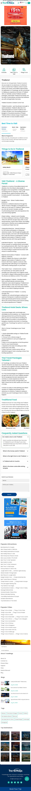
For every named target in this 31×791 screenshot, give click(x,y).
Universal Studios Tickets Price (9, 592)
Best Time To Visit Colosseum (8, 564)
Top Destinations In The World (9, 600)
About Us (3, 658)
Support (3, 665)
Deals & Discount (5, 670)
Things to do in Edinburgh (7, 631)
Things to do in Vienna (22, 633)
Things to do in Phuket (19, 612)
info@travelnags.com (16, 778)
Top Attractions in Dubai (7, 587)
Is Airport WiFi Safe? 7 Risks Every (18, 681)
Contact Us (4, 661)
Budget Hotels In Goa (6, 577)
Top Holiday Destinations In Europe (10, 596)
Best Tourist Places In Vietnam (9, 579)
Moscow (15, 716)
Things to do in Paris (19, 610)
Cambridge (26, 719)
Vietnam (4, 713)
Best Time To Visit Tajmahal (8, 560)
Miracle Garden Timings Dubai (9, 572)
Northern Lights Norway (20, 570)
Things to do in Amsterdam (8, 621)
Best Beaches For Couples (7, 547)
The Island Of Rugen (12, 713)
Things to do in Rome (6, 618)
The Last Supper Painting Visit (8, 583)
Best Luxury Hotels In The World (9, 557)
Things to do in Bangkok (20, 618)
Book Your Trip (15, 789)
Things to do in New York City (8, 629)
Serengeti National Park (7, 590)
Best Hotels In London (6, 562)
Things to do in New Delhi (7, 616)
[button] (22, 2)
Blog (2, 672)
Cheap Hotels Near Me (20, 577)
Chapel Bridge (18, 719)
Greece (25, 713)
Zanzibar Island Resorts (7, 598)
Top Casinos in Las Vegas (7, 585)
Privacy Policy (4, 663)
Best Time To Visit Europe (7, 566)
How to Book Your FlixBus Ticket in (19, 687)
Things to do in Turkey (22, 587)
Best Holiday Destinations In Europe (10, 551)
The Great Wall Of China (7, 719)
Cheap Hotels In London (7, 581)
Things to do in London (7, 614)
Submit (9, 494)
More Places (26, 779)
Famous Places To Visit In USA (8, 568)
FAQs (2, 668)
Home (3, 32)
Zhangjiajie (4, 722)
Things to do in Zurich (22, 616)
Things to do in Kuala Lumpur (8, 627)
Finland (20, 713)
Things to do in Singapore (7, 625)
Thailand (9, 32)
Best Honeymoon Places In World (9, 555)
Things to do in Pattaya (7, 623)
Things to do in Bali (6, 612)
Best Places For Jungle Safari (8, 575)
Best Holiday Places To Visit (8, 553)
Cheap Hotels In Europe (21, 581)
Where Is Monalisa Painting (8, 594)
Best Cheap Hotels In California (9, 549)
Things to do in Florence (7, 633)
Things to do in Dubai (6, 610)
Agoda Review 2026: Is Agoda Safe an (20, 699)
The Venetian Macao (7, 716)
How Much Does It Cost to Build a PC (19, 693)
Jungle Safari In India (6, 570)
